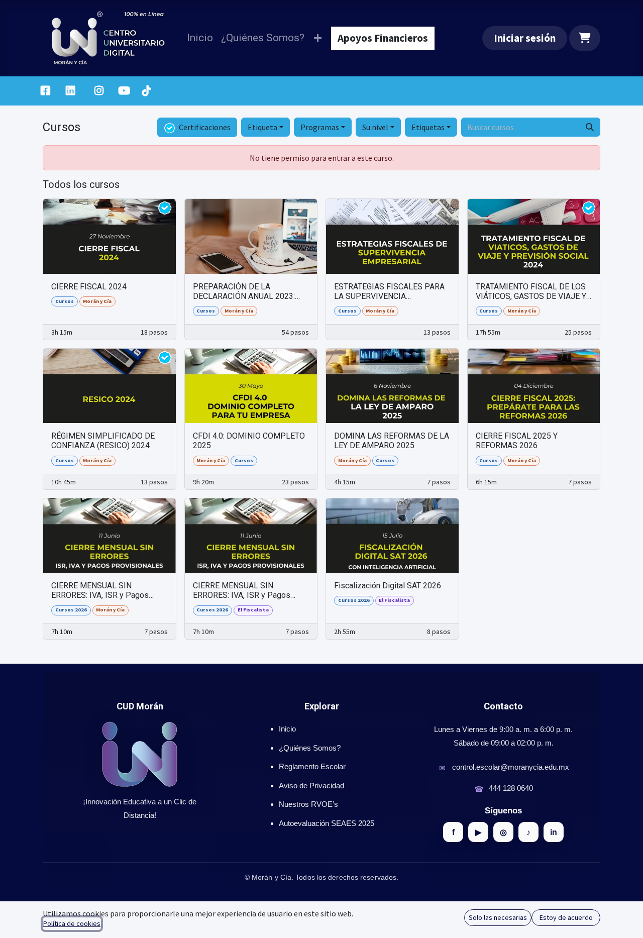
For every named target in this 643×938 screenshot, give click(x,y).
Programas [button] (319, 127)
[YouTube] (124, 91)
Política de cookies (71, 923)
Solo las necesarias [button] (498, 917)
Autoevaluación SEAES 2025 (326, 823)
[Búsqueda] (589, 127)
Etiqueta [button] (262, 127)
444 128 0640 (511, 788)
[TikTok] (146, 91)
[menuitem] (200, 38)
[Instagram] (99, 90)
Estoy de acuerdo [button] (566, 917)
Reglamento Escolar (312, 766)
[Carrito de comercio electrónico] (585, 38)
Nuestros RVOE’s (308, 804)
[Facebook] (45, 91)
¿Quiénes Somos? (310, 748)
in (553, 832)
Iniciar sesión (525, 38)
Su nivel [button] (375, 127)
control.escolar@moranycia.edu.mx (510, 767)
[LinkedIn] (70, 90)
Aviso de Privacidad (311, 785)
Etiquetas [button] (428, 127)
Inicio (287, 728)
